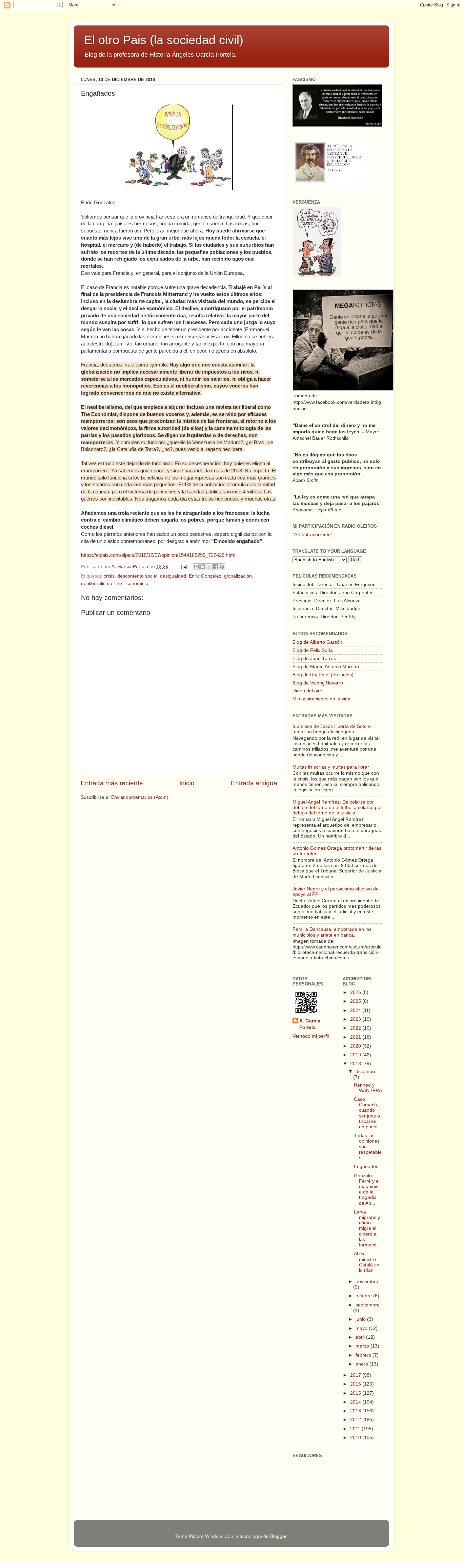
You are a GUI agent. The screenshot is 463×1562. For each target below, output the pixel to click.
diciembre (366, 1071)
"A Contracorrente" (313, 534)
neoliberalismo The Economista (114, 583)
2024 (356, 1010)
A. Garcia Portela (130, 566)
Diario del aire (307, 690)
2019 (356, 1054)
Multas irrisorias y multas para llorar (331, 767)
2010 (356, 1437)
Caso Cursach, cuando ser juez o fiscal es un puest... (368, 1113)
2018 (356, 1063)
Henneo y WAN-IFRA (368, 1088)
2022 (356, 1028)
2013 (356, 1410)
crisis (109, 576)
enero (362, 1364)
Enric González (205, 576)
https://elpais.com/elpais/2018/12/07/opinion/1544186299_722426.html (158, 555)
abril (361, 1337)
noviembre (367, 1281)
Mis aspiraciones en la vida (321, 698)
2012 (356, 1419)
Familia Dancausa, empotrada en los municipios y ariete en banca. (332, 932)
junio (361, 1319)
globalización (238, 576)
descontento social (137, 576)
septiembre (368, 1304)
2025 (356, 1001)
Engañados (366, 1166)
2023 (356, 1019)
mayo (362, 1328)
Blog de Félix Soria (313, 650)
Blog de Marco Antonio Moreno (326, 666)
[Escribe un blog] (202, 566)
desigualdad (173, 576)
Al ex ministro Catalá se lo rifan (366, 1262)
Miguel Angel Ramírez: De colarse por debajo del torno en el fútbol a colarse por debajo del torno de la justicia (337, 807)
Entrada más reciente (112, 783)
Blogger (278, 1536)
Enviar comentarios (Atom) (139, 797)
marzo (363, 1346)
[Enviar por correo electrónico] (196, 566)
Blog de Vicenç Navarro (318, 682)
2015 (356, 1393)
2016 (356, 1384)
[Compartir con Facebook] (215, 566)
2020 (356, 1046)
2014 (356, 1402)
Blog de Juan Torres (314, 658)
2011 (356, 1428)
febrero (364, 1355)
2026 (356, 992)
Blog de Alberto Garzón (317, 642)
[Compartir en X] (209, 566)
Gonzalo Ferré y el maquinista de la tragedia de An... (367, 1189)
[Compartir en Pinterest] (222, 566)
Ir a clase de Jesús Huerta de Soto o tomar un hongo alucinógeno (332, 729)
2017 (356, 1375)
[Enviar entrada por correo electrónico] (184, 566)
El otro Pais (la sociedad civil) (163, 40)
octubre (364, 1295)
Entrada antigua (254, 783)
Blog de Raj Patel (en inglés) (323, 674)
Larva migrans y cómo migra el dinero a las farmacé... (367, 1228)
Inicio (187, 783)
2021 (356, 1037)
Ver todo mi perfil (311, 1036)
